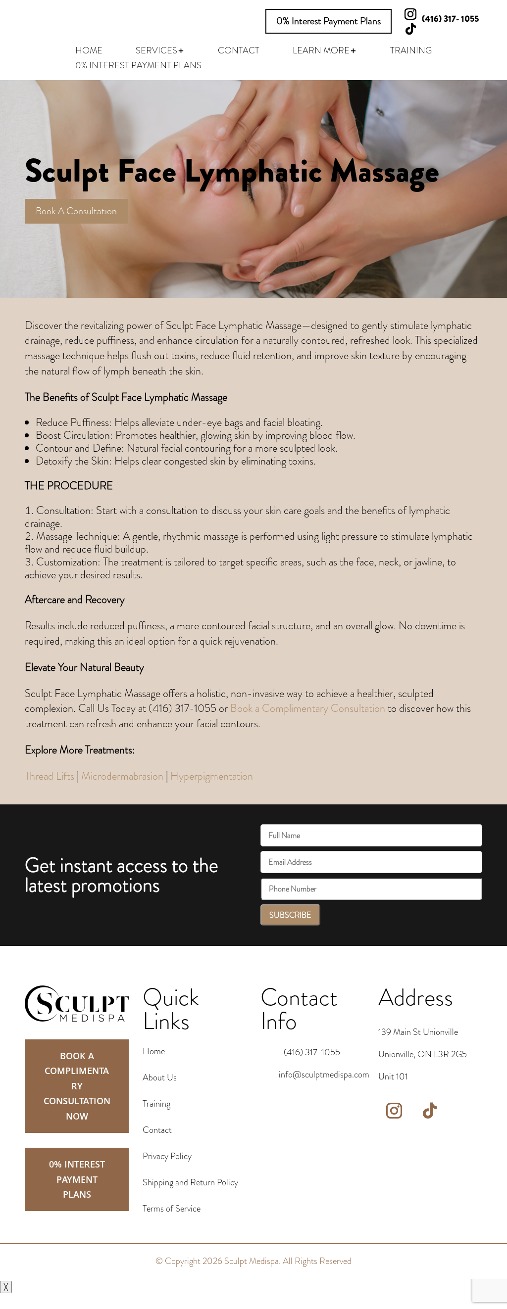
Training (156, 1103)
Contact (157, 1129)
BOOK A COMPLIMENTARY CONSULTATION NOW (77, 1086)
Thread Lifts (49, 776)
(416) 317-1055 (312, 1052)
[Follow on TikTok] (410, 29)
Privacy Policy (167, 1156)
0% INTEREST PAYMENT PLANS (138, 67)
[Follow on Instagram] (394, 1110)
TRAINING (411, 52)
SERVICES (156, 52)
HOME (88, 52)
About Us (160, 1077)
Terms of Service (172, 1208)
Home (154, 1051)
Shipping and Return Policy (190, 1182)
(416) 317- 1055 (450, 18)
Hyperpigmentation (211, 776)
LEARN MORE (321, 52)
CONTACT (238, 52)
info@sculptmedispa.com (324, 1074)
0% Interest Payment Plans (328, 21)
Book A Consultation (76, 211)
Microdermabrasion (122, 776)
